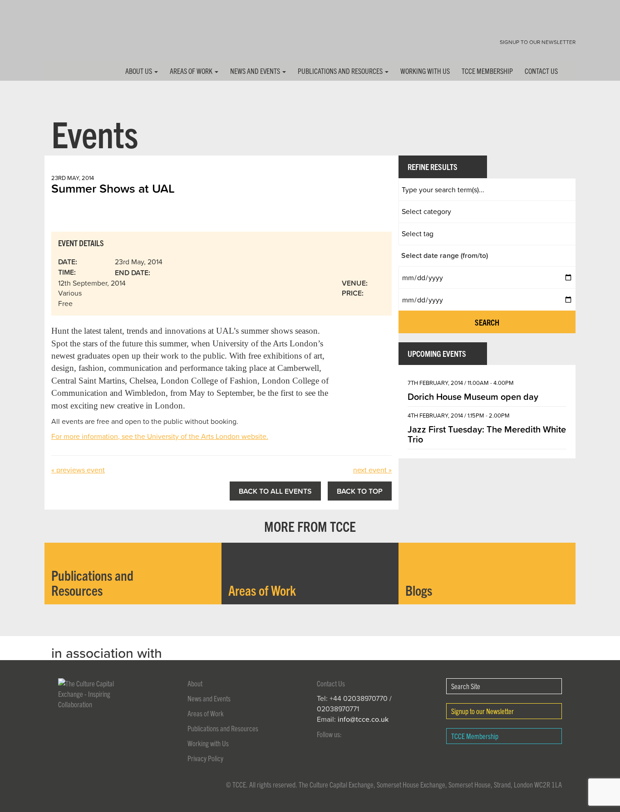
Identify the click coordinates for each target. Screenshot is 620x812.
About (194, 683)
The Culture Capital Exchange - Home (73, 37)
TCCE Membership (487, 70)
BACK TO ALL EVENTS (275, 491)
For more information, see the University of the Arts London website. (159, 436)
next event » (372, 470)
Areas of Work (192, 70)
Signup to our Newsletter (538, 42)
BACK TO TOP (360, 491)
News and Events (255, 70)
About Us (139, 70)
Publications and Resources (341, 70)
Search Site (465, 685)
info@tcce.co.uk (363, 719)
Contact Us (541, 70)
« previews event (78, 470)
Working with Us (425, 70)
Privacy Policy (205, 758)
